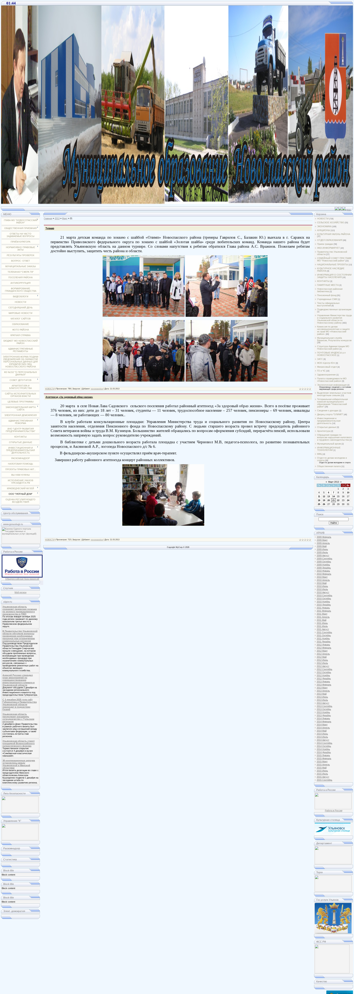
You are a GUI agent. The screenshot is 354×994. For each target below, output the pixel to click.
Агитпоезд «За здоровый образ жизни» (69, 397)
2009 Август (323, 555)
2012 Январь (323, 644)
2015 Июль (322, 774)
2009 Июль (322, 552)
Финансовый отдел (327, 367)
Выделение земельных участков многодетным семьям (334, 394)
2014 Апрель (323, 727)
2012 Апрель (323, 654)
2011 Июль (322, 626)
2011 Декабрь (324, 641)
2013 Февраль (324, 684)
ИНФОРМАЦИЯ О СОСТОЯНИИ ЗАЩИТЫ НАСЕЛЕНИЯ (334, 276)
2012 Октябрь (324, 672)
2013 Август (323, 703)
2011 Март (322, 614)
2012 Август (323, 666)
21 (333, 500)
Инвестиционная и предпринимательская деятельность (328, 420)
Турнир (49, 228)
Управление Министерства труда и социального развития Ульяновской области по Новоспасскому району (334, 319)
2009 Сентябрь (324, 558)
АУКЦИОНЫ (323, 230)
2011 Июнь (322, 623)
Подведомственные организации (334, 309)
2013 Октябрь (324, 709)
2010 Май (322, 583)
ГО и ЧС (321, 370)
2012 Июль (322, 663)
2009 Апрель (323, 543)
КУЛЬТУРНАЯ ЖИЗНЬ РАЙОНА (333, 234)
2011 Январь (323, 607)
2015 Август (323, 777)
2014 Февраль (324, 721)
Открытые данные (326, 427)
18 (319, 500)
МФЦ (319, 454)
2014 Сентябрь (324, 743)
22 (338, 500)
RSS (349, 210)
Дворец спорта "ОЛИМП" (330, 414)
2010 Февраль (324, 574)
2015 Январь (323, 755)
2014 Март (322, 724)
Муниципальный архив (329, 443)
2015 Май (322, 767)
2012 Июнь (322, 660)
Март (64, 218)
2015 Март (322, 761)
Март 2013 (333, 482)
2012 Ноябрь (323, 675)
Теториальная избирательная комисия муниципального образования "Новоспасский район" (332, 403)
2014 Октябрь (324, 746)
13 (328, 496)
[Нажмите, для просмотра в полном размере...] (144, 315)
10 (348, 492)
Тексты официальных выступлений (328, 304)
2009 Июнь (322, 549)
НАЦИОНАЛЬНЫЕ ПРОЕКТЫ (332, 264)
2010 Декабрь (324, 604)
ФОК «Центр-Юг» (326, 363)
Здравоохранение (326, 374)
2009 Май (322, 546)
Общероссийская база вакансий (22, 579)
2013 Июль (322, 700)
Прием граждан (325, 244)
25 (319, 504)
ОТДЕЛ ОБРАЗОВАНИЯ (329, 240)
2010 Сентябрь (324, 595)
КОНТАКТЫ (323, 281)
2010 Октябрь (324, 598)
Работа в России (333, 810)
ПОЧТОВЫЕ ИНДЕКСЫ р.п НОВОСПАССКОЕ (331, 353)
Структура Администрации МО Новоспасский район (333, 347)
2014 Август (323, 740)
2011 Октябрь (324, 635)
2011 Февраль (324, 611)
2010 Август (323, 592)
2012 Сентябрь (324, 669)
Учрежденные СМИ (327, 299)
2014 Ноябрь (323, 749)
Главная (48, 218)
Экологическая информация (332, 385)
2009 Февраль (324, 537)
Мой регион (20, 592)
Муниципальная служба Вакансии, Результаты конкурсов (334, 339)
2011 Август (323, 629)
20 (328, 500)
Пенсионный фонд (326, 295)
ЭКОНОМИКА (324, 226)
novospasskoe (97, 389)
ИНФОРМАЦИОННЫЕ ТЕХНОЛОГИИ (328, 448)
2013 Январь (323, 681)
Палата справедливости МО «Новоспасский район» (332, 379)
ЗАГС (320, 359)
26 (324, 504)
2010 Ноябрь (323, 601)
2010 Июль (322, 589)
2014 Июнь (322, 734)
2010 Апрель (323, 580)
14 (333, 496)
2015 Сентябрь (324, 780)
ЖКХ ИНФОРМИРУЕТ (328, 248)
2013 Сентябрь (324, 706)
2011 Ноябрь (323, 638)
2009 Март (322, 540)
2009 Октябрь (324, 561)
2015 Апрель (323, 764)
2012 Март (322, 651)
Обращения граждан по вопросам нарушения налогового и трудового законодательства (334, 437)
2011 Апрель (323, 617)
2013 (57, 218)
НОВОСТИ (49, 389)
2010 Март (322, 577)
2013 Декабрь (324, 715)
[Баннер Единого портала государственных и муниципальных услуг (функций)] (21, 542)
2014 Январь (323, 718)
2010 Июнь (322, 586)
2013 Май (322, 694)
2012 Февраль (324, 647)
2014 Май (322, 731)
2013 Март (322, 687)
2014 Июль (322, 737)
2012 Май (322, 657)
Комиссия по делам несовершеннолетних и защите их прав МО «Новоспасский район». (333, 330)
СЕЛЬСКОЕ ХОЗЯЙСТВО (330, 222)
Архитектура (323, 431)
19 (324, 500)
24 (348, 500)
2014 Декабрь (324, 752)
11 (319, 496)
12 (324, 496)
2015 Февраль (324, 758)
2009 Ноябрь (323, 564)
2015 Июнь (322, 770)
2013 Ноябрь (323, 712)
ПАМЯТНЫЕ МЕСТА (328, 285)
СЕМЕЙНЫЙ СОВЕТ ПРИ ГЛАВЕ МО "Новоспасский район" (334, 259)
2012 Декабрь (324, 678)
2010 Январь (323, 571)
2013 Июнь (322, 697)
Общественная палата (329, 466)
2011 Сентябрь (324, 632)
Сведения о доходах (327, 410)
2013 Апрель (323, 691)
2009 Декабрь (324, 568)
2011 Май (321, 620)
